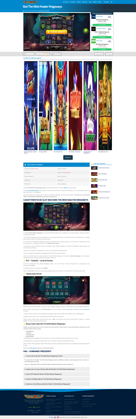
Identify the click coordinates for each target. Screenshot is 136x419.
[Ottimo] (48, 53)
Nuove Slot (84, 2)
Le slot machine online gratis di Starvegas (53, 414)
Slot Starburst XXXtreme (74, 155)
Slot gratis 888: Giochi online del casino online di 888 (53, 403)
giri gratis (33, 351)
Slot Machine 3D (67, 410)
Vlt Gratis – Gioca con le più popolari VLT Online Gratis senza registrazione (72, 415)
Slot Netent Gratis (30, 10)
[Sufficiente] (44, 53)
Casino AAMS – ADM (87, 409)
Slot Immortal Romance (103, 170)
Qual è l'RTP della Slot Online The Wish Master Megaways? (44, 377)
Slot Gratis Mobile (68, 412)
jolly (71, 312)
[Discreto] (45, 53)
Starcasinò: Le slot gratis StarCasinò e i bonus (54, 410)
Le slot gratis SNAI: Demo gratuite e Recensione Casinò (53, 407)
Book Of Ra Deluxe (102, 177)
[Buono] (46, 53)
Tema (90, 2)
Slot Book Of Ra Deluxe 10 (104, 195)
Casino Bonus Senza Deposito (89, 407)
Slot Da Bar (72, 2)
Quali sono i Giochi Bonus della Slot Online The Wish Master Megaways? (48, 387)
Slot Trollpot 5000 (58, 155)
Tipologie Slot (85, 404)
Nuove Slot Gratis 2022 (69, 402)
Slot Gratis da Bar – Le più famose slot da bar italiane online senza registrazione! (71, 406)
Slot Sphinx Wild (102, 189)
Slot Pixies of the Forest (103, 201)
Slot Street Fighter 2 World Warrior (30, 155)
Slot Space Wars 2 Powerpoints (88, 155)
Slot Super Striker (43, 155)
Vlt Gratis (78, 2)
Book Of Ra (106, 2)
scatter (75, 312)
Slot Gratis (65, 2)
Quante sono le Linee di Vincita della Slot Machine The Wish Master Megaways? (50, 372)
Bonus (99, 2)
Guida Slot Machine (86, 402)
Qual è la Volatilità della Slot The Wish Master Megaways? (44, 382)
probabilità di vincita (84, 417)
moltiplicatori (86, 312)
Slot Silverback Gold (103, 155)
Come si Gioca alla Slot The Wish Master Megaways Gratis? (44, 359)
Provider (95, 2)
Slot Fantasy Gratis (65, 175)
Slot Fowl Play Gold (102, 183)
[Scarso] (43, 53)
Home (25, 10)
